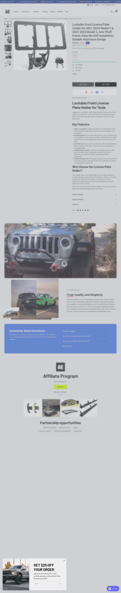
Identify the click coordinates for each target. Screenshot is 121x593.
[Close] (64, 560)
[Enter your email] (60, 584)
